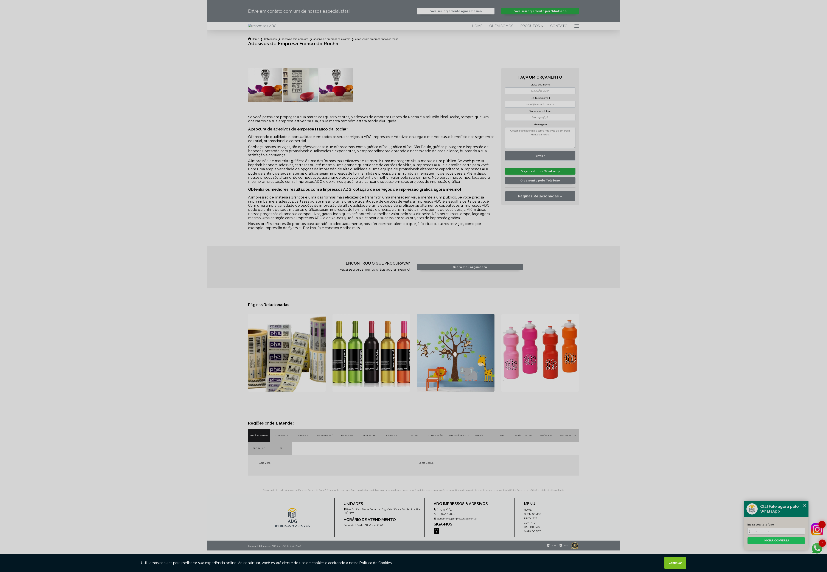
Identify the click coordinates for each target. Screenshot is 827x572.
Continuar (675, 562)
